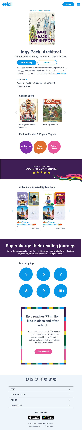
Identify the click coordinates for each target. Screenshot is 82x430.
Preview (47, 62)
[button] (28, 211)
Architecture (33, 10)
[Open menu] (78, 4)
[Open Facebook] (27, 379)
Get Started (43, 351)
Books (40, 10)
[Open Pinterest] (45, 379)
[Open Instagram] (31, 379)
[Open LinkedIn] (54, 379)
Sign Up (68, 4)
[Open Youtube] (36, 379)
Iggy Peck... (47, 10)
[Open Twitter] (41, 379)
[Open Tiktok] (50, 379)
